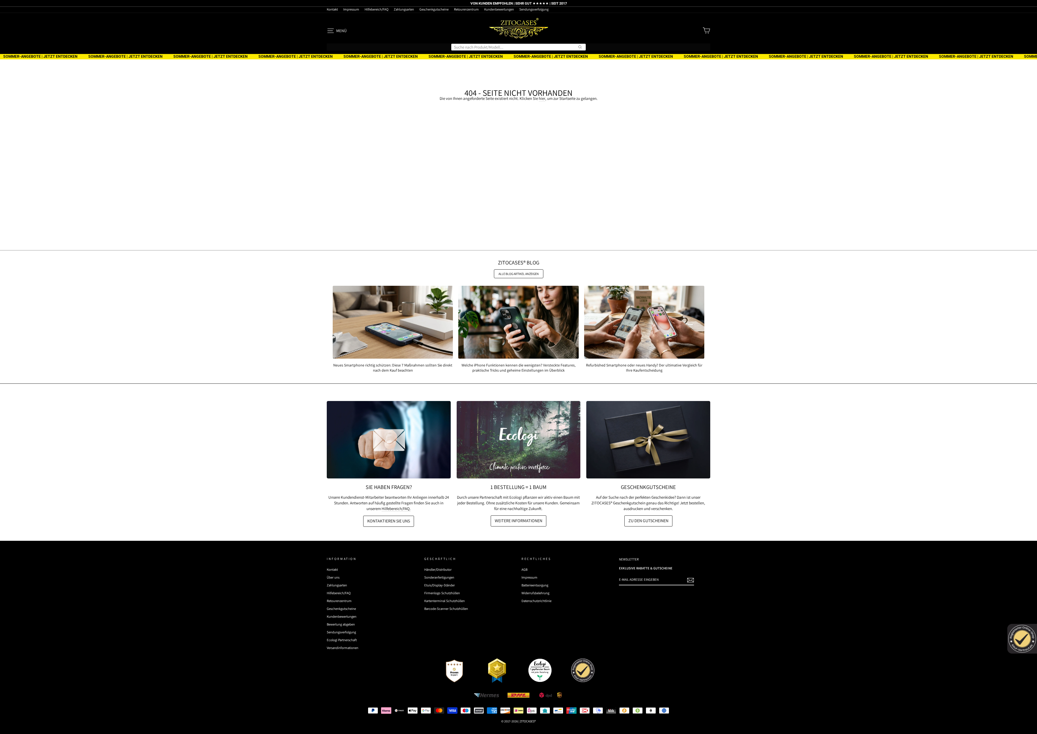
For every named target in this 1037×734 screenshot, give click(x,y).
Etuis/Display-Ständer (439, 585)
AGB (524, 569)
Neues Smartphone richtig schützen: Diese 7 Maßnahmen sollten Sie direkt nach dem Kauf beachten (392, 367)
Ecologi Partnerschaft (342, 640)
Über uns (333, 577)
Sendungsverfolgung (533, 9)
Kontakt (332, 9)
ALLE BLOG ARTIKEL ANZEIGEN (519, 274)
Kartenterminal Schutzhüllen (444, 601)
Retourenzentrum (466, 9)
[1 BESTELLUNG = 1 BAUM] (519, 439)
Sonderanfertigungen (439, 577)
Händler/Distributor (438, 569)
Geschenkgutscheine (434, 9)
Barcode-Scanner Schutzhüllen (446, 608)
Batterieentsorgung (534, 585)
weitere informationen (518, 521)
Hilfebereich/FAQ (376, 9)
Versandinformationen (342, 647)
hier (542, 98)
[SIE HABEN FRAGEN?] (389, 439)
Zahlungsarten (404, 9)
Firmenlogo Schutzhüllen (442, 593)
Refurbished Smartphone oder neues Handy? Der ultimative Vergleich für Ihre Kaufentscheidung (644, 367)
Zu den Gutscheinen (648, 521)
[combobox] (518, 47)
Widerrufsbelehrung (535, 593)
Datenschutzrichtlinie (536, 601)
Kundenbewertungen (499, 9)
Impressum (351, 9)
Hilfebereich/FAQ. (396, 508)
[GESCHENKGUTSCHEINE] (648, 439)
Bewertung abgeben (341, 624)
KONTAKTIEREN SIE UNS (388, 521)
